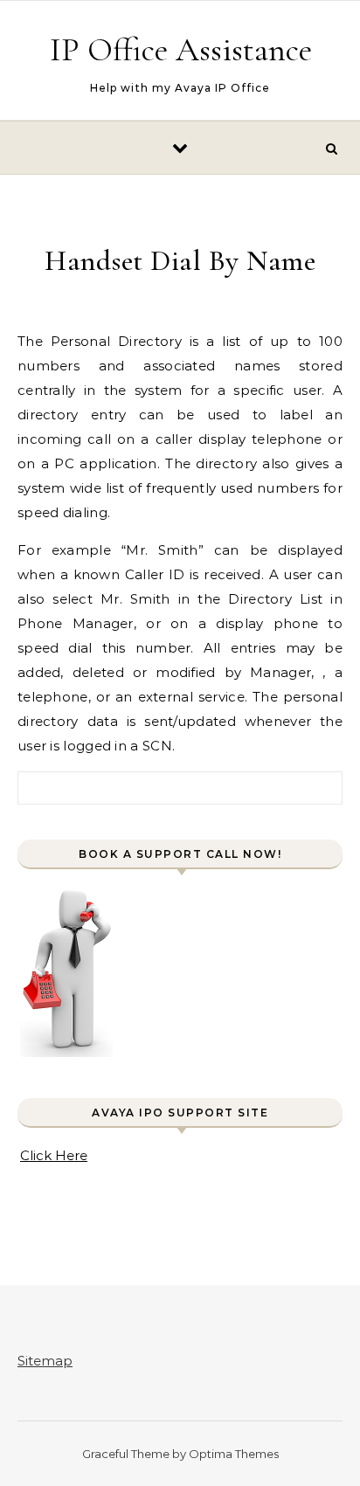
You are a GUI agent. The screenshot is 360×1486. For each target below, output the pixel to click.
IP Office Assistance (181, 50)
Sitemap (45, 1360)
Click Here (53, 1155)
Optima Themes (234, 1454)
